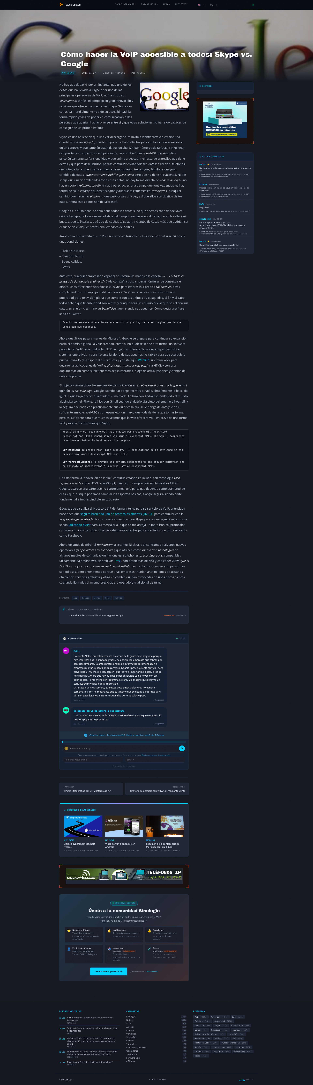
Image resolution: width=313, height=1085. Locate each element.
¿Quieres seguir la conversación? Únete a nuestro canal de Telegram (126, 735)
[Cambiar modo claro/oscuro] (211, 5)
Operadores (156, 1050)
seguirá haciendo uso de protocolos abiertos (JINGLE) (116, 514)
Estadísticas (149, 4)
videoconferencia (234, 1043)
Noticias (68, 72)
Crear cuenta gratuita (107, 971)
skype (97, 598)
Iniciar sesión (164, 755)
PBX (237, 1038)
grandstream (221, 1047)
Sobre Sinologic (125, 4)
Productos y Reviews (156, 1047)
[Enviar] (182, 748)
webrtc (118, 598)
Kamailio (202, 1025)
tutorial (236, 1034)
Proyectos (181, 4)
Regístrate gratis (149, 755)
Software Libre (156, 1057)
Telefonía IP (156, 1054)
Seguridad (156, 1037)
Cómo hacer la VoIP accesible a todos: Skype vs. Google (96, 615)
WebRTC (143, 360)
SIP (237, 1017)
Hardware (202, 1038)
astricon (221, 1051)
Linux (200, 1030)
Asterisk (156, 1027)
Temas (166, 4)
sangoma (202, 1051)
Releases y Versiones (209, 1034)
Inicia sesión (152, 971)
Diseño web (240, 1025)
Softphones (242, 1051)
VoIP (107, 598)
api (75, 598)
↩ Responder (158, 700)
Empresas (240, 1030)
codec (200, 1056)
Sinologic (156, 1016)
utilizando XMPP (79, 525)
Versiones (156, 1033)
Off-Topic (156, 1061)
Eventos (156, 1030)
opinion (243, 1047)
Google (85, 598)
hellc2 (141, 72)
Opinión (156, 1040)
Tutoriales (156, 1044)
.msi (118, 561)
